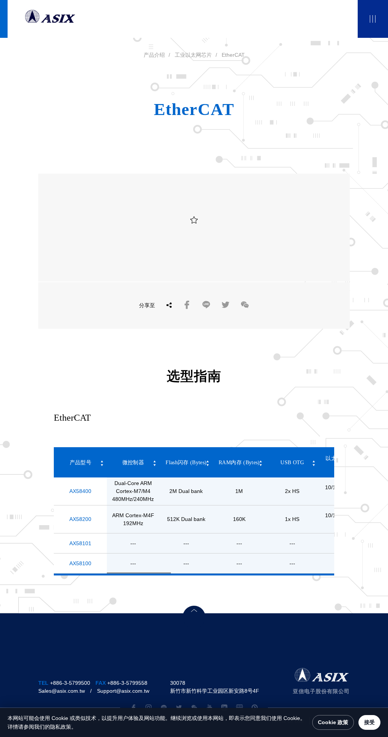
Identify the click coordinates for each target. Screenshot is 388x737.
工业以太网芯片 (193, 55)
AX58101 (80, 543)
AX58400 (80, 491)
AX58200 (80, 519)
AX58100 (80, 563)
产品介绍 (154, 55)
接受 (369, 722)
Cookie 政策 (333, 722)
